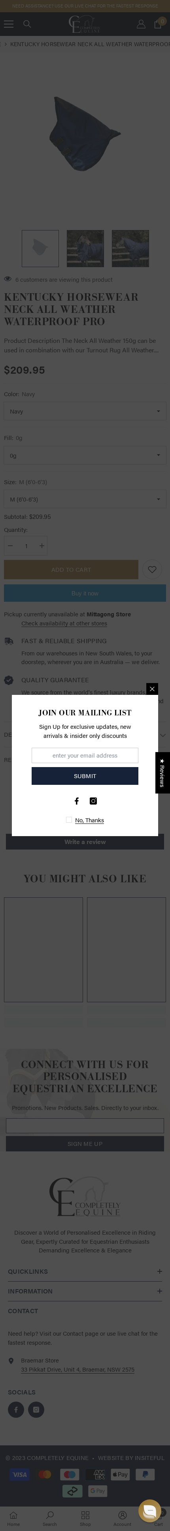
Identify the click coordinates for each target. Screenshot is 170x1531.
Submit (85, 775)
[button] (149, 1510)
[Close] (152, 689)
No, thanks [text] (89, 820)
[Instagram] (93, 801)
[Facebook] (76, 801)
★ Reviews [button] (163, 772)
